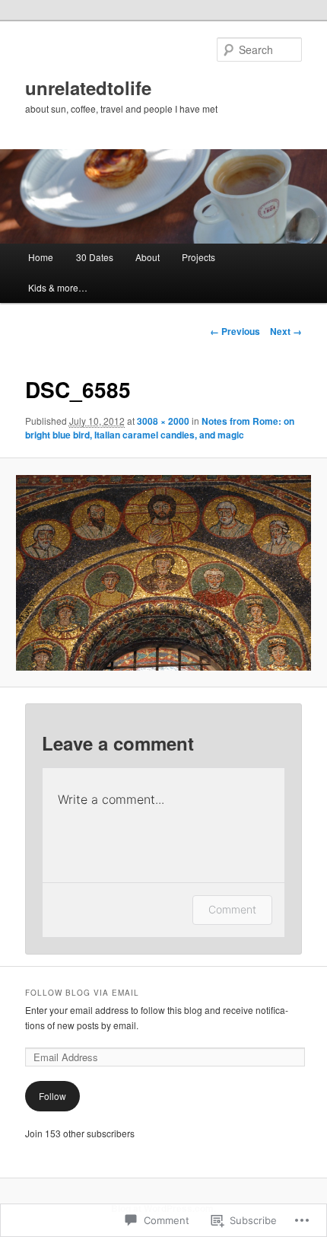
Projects (198, 256)
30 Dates (94, 256)
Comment (232, 909)
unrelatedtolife (88, 87)
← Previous (235, 331)
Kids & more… (57, 287)
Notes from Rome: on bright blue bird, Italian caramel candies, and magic (159, 428)
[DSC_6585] (163, 573)
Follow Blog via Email (82, 992)
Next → (286, 331)
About (147, 256)
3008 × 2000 (163, 421)
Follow (52, 1095)
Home (40, 256)
